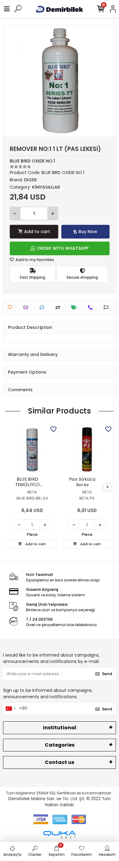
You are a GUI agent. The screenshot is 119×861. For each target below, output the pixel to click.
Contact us (59, 762)
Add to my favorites (34, 260)
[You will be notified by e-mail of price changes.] (75, 307)
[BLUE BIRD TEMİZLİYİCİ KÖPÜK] (32, 449)
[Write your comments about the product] (43, 307)
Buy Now (87, 231)
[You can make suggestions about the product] (107, 307)
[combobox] (10, 708)
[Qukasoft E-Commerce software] (59, 834)
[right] (108, 487)
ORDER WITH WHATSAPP (62, 248)
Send (107, 674)
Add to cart (37, 231)
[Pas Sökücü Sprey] (87, 449)
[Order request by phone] (91, 307)
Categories (59, 744)
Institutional (59, 727)
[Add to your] (59, 307)
